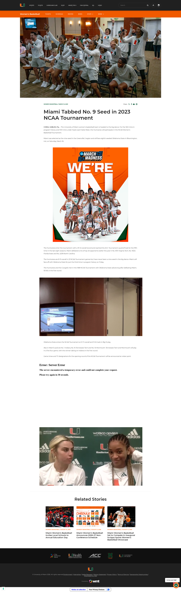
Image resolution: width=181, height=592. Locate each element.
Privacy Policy (112, 574)
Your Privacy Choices (96, 589)
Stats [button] (89, 14)
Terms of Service (123, 574)
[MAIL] (133, 104)
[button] (153, 5)
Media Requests (87, 574)
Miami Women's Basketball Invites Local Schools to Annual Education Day (59, 535)
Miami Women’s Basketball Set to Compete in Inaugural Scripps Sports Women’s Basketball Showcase (121, 536)
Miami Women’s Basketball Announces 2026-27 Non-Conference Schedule (89, 535)
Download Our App (90, 576)
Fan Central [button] (84, 5)
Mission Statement (100, 574)
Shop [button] (63, 5)
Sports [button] (31, 5)
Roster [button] (70, 14)
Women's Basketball (30, 14)
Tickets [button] (40, 5)
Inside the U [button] (72, 5)
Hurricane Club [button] (52, 5)
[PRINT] (136, 104)
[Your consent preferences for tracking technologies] (3, 588)
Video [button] (100, 5)
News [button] (80, 14)
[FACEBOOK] (131, 104)
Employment (67, 574)
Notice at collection (79, 589)
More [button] (100, 14)
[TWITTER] (129, 104)
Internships (77, 574)
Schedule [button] (59, 14)
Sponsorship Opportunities (139, 574)
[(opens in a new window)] (55, 556)
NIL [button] (93, 5)
